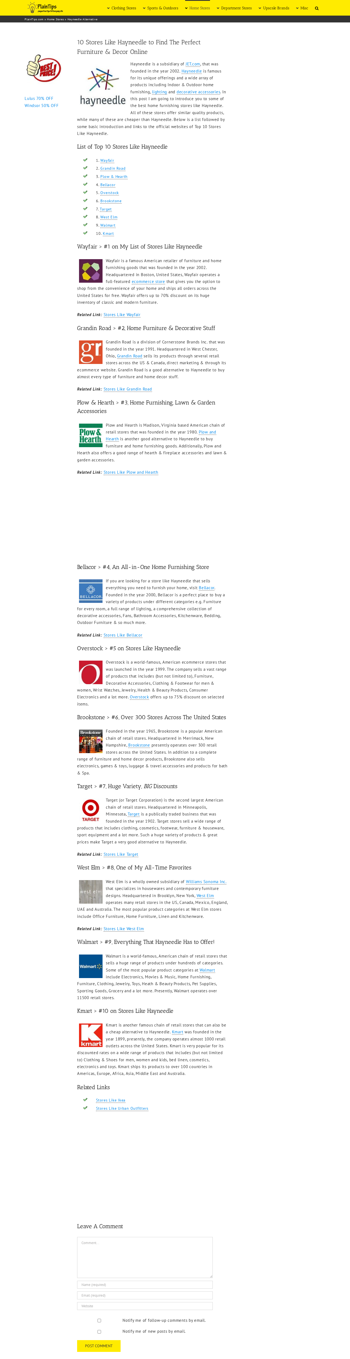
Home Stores (55, 19)
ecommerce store (148, 281)
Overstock (109, 192)
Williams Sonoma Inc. (206, 881)
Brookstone (111, 200)
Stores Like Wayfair (122, 314)
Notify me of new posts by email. (154, 1331)
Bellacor (107, 184)
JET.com (193, 63)
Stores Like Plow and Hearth (131, 472)
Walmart (107, 225)
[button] (317, 8)
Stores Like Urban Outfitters (122, 1108)
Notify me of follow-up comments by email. (164, 1320)
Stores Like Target (121, 854)
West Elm (108, 217)
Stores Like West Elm (124, 928)
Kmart (108, 233)
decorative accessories (198, 91)
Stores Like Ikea (111, 1100)
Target (106, 209)
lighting (159, 91)
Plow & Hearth (114, 176)
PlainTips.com (34, 19)
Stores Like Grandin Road (128, 389)
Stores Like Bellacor (123, 635)
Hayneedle (192, 71)
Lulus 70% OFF (39, 98)
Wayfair (107, 160)
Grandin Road (113, 168)
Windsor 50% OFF (42, 105)
